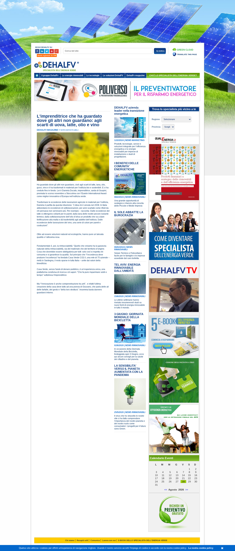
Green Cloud (184, 50)
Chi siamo (69, 540)
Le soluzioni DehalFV (113, 75)
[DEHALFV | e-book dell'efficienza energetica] (174, 452)
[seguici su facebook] (37, 53)
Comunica (95, 540)
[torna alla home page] (37, 75)
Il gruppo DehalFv (49, 75)
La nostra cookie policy (200, 548)
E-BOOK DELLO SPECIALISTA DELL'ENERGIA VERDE (142, 540)
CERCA (161, 51)
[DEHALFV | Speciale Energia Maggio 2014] (174, 199)
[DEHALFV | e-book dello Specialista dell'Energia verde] (174, 355)
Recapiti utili (82, 540)
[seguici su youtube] (52, 53)
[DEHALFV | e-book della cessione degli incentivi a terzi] (174, 402)
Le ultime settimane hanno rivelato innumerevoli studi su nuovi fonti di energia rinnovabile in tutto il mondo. (129, 304)
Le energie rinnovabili (72, 75)
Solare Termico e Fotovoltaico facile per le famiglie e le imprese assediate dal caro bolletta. (129, 255)
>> (186, 489)
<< (165, 489)
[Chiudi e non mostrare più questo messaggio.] (222, 548)
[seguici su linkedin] (42, 53)
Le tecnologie (92, 75)
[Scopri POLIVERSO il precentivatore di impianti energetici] (117, 103)
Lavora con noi (109, 540)
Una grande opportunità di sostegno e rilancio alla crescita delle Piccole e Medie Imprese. (129, 203)
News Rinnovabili (69, 130)
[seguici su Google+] (56, 53)
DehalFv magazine (136, 75)
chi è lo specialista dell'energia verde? (173, 75)
